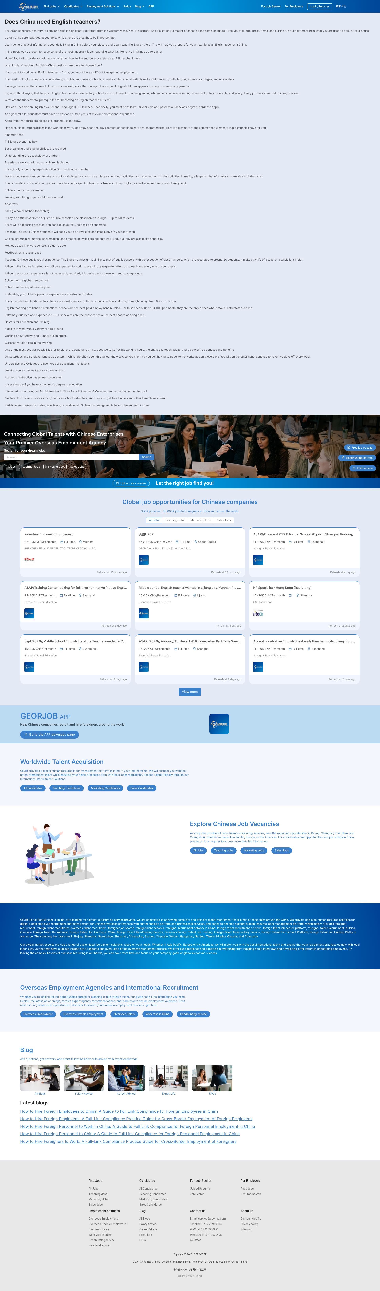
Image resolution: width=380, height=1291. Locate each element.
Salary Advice (147, 1224)
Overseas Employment (103, 1218)
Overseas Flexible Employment (108, 1224)
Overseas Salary (99, 1229)
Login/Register (319, 6)
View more (190, 692)
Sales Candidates (150, 1204)
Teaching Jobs (98, 1194)
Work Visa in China (100, 1234)
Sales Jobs (96, 1204)
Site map (246, 1229)
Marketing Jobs (98, 1199)
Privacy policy (249, 1224)
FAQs (142, 1240)
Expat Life (145, 1234)
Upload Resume (200, 1188)
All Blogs (144, 1218)
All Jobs (94, 1188)
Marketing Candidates (153, 1199)
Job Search (197, 1194)
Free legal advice (99, 1245)
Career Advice (148, 1229)
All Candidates (148, 1188)
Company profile (251, 1218)
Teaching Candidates (152, 1194)
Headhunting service (102, 1240)
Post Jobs (247, 1188)
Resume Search (251, 1194)
